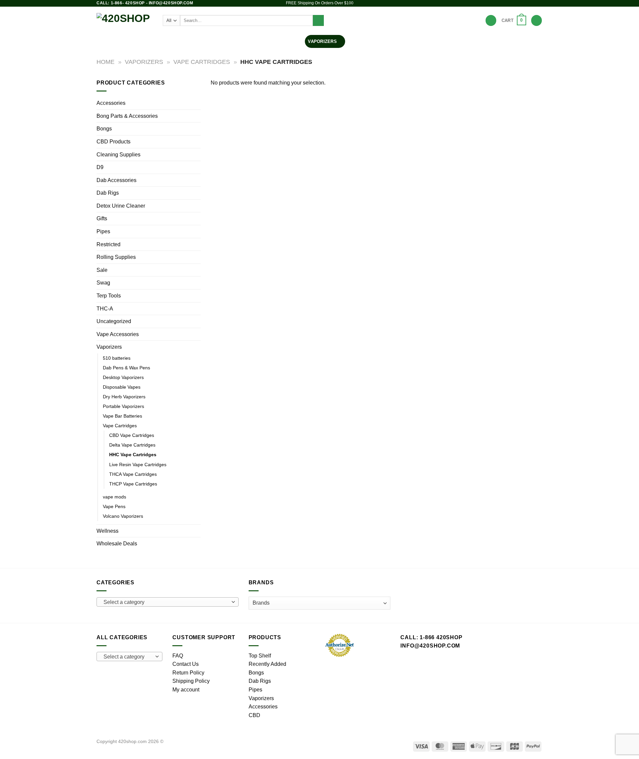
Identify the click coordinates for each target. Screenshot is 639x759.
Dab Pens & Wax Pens (126, 367)
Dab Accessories (116, 180)
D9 (100, 167)
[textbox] (166, 602)
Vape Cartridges (201, 61)
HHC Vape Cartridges (132, 454)
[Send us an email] (533, 3)
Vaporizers (322, 41)
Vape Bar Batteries (122, 416)
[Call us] (539, 3)
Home (105, 61)
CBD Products (113, 141)
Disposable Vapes (121, 387)
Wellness (107, 531)
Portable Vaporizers (123, 406)
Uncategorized (114, 321)
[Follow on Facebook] (514, 3)
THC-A (105, 308)
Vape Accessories (118, 334)
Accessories (364, 41)
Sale (102, 270)
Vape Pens (114, 506)
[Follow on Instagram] (520, 3)
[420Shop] (125, 20)
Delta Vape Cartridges (132, 445)
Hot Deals (430, 41)
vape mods (114, 496)
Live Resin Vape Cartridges (137, 464)
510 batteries (116, 358)
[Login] (536, 20)
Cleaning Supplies (118, 154)
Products (203, 41)
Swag (103, 282)
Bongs (230, 41)
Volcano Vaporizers (123, 516)
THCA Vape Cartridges (133, 474)
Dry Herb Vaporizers (124, 396)
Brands (401, 41)
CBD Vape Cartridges (131, 435)
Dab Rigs (286, 41)
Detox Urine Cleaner (121, 206)
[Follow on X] (527, 3)
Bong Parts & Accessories (127, 116)
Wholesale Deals (117, 543)
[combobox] (168, 602)
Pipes (256, 41)
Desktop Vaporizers (123, 377)
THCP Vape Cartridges (133, 483)
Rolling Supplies (116, 257)
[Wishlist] (491, 20)
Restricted (108, 244)
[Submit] (318, 20)
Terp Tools (109, 295)
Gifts (102, 218)
